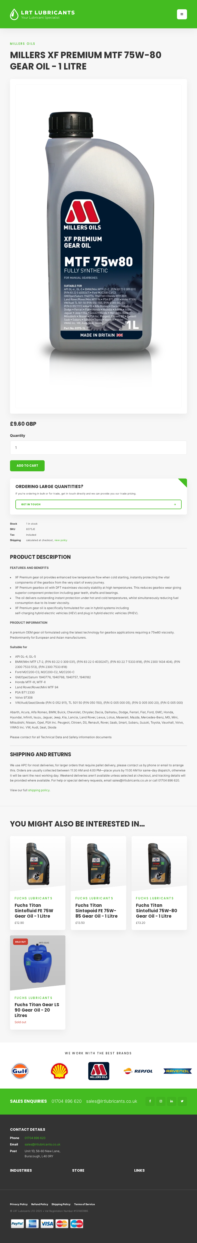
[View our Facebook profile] (150, 1101)
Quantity (17, 435)
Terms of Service (84, 1204)
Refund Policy (39, 1204)
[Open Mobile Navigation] (182, 14)
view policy (60, 540)
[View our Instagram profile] (160, 1101)
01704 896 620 (67, 1101)
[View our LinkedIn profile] (171, 1101)
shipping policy (39, 790)
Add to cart (27, 466)
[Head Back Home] (91, 14)
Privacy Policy (19, 1204)
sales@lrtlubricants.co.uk (111, 1101)
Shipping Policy (61, 1204)
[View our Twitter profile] (182, 1101)
